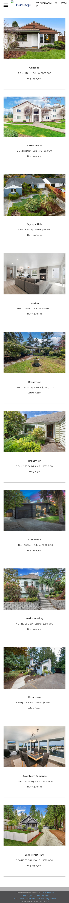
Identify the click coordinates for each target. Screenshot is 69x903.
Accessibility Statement (24, 898)
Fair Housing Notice (46, 898)
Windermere (48, 892)
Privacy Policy (42, 895)
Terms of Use (26, 895)
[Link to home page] (21, 5)
